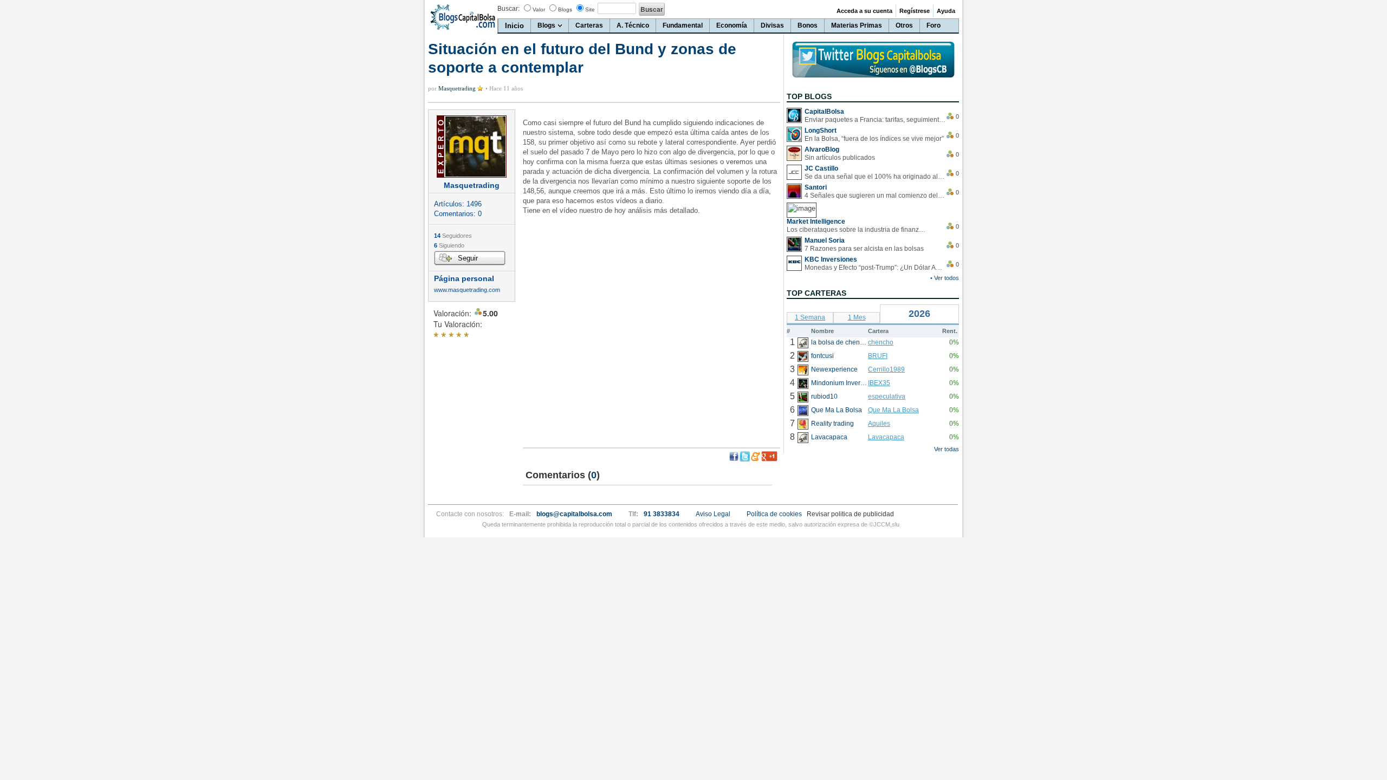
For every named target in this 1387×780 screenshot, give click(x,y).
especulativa (886, 396)
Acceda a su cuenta (864, 11)
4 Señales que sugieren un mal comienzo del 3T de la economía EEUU (875, 195)
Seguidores (453, 235)
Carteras (589, 25)
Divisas (772, 25)
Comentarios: (458, 214)
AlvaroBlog (822, 149)
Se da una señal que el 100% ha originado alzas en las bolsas (875, 176)
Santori (816, 187)
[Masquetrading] (471, 146)
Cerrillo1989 (886, 369)
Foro (933, 25)
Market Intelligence (816, 221)
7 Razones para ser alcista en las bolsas (864, 248)
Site (590, 9)
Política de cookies (774, 514)
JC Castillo (821, 168)
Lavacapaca (886, 437)
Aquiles (879, 423)
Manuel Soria (825, 240)
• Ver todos (944, 278)
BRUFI (877, 356)
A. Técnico (633, 25)
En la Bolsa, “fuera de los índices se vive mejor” (874, 138)
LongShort (821, 130)
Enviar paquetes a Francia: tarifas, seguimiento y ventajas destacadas (875, 119)
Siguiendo (449, 245)
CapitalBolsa (824, 111)
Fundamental (683, 25)
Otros (904, 25)
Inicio (514, 26)
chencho (880, 342)
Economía (731, 25)
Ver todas (946, 449)
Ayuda (946, 11)
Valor (539, 9)
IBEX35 (879, 383)
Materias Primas (856, 25)
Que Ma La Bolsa (893, 410)
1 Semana (810, 317)
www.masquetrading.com (467, 290)
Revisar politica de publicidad (850, 514)
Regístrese (914, 11)
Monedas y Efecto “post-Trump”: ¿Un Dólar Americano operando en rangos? (875, 267)
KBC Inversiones (831, 259)
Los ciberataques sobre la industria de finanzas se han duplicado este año (857, 229)
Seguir (468, 258)
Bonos (808, 25)
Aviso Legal (713, 514)
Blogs (565, 9)
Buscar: (508, 8)
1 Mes (857, 317)
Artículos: (458, 204)
